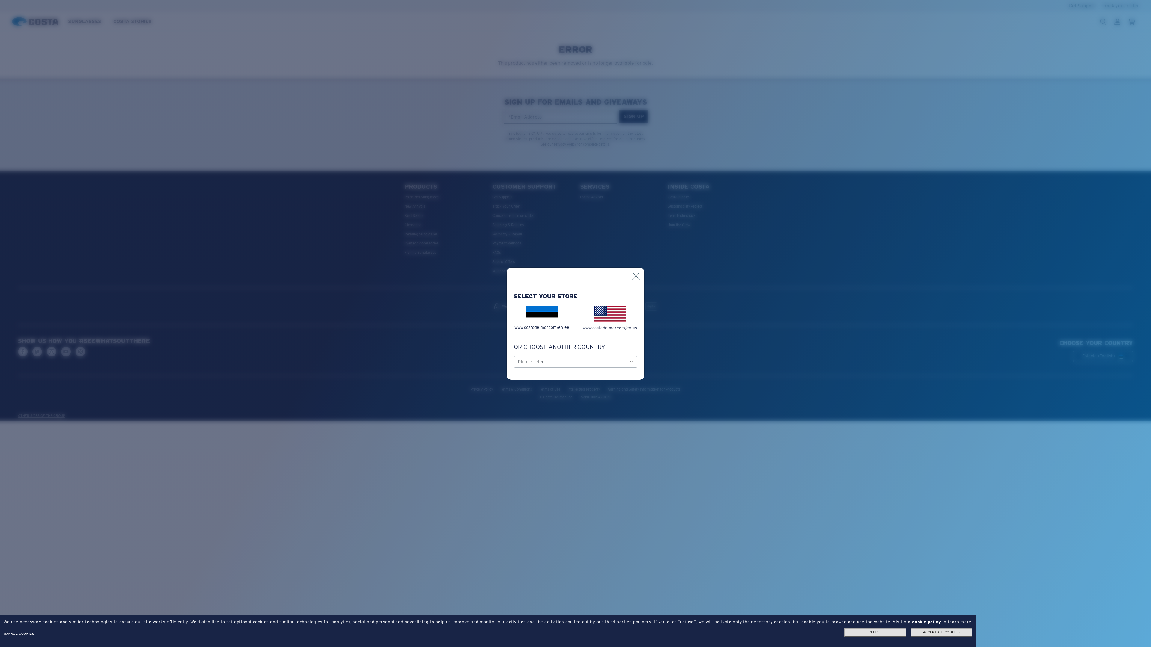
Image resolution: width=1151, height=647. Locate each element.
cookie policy (926, 621)
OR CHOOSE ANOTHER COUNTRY (559, 347)
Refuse (875, 632)
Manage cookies (19, 633)
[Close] (636, 276)
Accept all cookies (941, 632)
